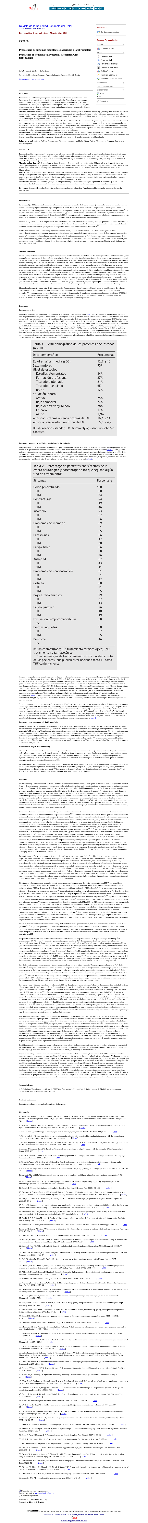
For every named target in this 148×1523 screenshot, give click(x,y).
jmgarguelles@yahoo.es (44, 1493)
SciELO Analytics (107, 48)
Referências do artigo (109, 64)
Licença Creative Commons (111, 1511)
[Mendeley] (98, 94)
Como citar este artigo (109, 68)
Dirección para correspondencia (31, 79)
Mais (102, 94)
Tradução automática (109, 75)
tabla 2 (109, 450)
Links (29, 1121)
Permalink (104, 101)
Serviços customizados (110, 32)
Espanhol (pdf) (106, 56)
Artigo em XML (106, 60)
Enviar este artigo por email (111, 79)
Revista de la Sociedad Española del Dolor (45, 25)
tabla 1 (88, 314)
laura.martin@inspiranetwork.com (74, 1521)
